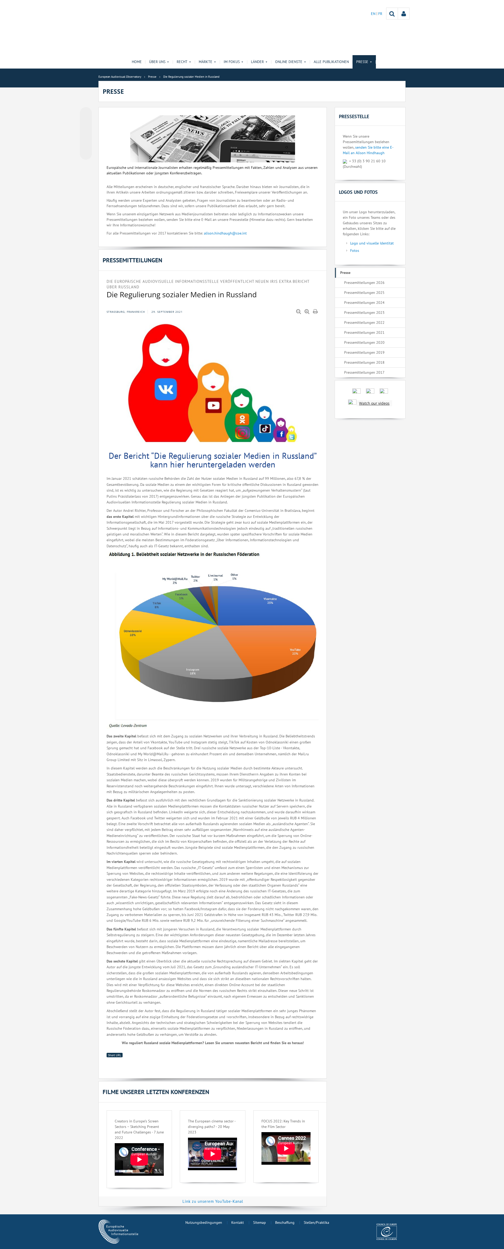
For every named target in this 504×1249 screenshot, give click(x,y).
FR (380, 13)
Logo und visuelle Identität (372, 243)
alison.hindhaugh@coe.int (225, 233)
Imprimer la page (316, 312)
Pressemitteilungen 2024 (364, 302)
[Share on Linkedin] (86, 144)
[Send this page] (86, 154)
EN (373, 13)
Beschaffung (285, 1222)
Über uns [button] (157, 61)
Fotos (354, 250)
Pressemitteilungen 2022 (364, 322)
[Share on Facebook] (86, 134)
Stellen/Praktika (316, 1222)
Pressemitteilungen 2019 (364, 352)
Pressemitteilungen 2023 (364, 312)
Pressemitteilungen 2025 (364, 292)
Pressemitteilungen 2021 (364, 332)
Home (137, 61)
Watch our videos (374, 403)
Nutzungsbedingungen (203, 1222)
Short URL (114, 1055)
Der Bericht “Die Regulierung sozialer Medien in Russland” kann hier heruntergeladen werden (213, 460)
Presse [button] (362, 61)
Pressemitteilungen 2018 (364, 362)
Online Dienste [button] (288, 61)
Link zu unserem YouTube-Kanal (212, 1201)
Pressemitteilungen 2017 (364, 372)
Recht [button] (182, 61)
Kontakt (237, 1222)
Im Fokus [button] (232, 61)
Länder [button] (257, 61)
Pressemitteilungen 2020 (364, 342)
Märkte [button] (205, 61)
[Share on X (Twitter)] (86, 124)
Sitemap (259, 1222)
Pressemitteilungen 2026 (364, 282)
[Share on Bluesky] (86, 114)
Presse (345, 272)
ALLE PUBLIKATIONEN (331, 61)
